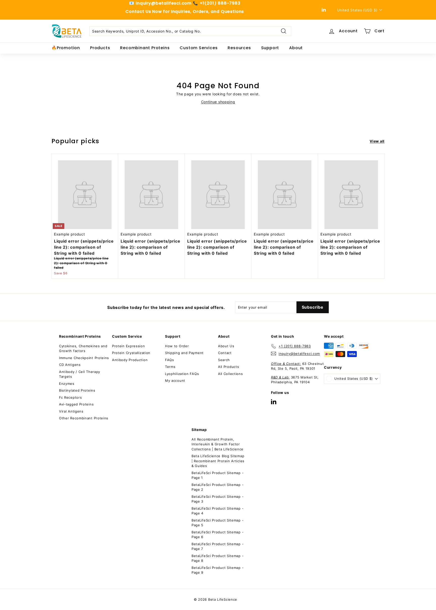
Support (270, 48)
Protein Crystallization (131, 353)
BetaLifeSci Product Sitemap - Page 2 (217, 487)
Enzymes (66, 384)
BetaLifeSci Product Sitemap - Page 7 (217, 546)
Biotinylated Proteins (77, 390)
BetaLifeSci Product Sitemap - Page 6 (217, 534)
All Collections (230, 374)
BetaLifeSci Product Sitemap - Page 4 (217, 510)
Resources (239, 48)
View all (377, 141)
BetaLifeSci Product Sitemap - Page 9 (217, 570)
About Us (226, 346)
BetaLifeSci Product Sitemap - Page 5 (217, 522)
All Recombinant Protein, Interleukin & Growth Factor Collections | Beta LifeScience (217, 444)
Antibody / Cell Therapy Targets (79, 374)
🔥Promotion (65, 48)
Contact (225, 353)
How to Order (177, 346)
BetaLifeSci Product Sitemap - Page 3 (217, 499)
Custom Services (198, 48)
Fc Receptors (70, 397)
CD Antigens (70, 365)
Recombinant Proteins (145, 48)
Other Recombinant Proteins (83, 418)
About (296, 48)
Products (100, 48)
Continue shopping (218, 102)
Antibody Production (130, 360)
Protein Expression (128, 346)
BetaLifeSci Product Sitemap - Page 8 (217, 558)
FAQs (169, 360)
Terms (170, 367)
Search (224, 360)
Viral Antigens (71, 411)
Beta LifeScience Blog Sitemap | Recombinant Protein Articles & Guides (218, 461)
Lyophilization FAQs (182, 374)
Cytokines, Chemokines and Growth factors (83, 348)
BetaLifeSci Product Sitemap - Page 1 (217, 475)
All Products (228, 367)
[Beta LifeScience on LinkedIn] (273, 401)
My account (175, 381)
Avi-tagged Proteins (76, 404)
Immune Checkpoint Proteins (84, 358)
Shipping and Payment (184, 353)
